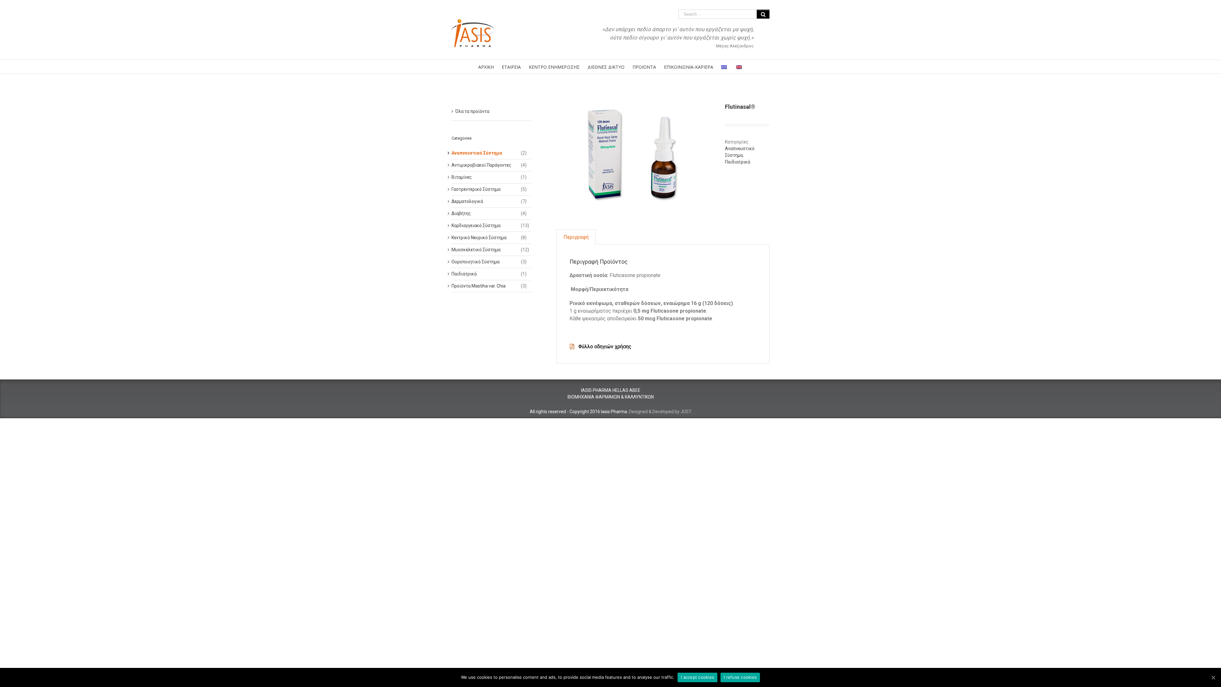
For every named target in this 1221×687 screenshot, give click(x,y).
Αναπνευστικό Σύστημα (477, 153)
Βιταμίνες (462, 177)
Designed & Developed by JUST (660, 411)
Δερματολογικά (467, 201)
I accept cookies (697, 677)
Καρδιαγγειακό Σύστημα (476, 225)
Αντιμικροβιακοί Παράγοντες (481, 165)
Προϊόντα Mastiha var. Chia (479, 285)
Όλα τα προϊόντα (472, 111)
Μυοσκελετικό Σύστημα (476, 249)
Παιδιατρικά (737, 161)
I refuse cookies (740, 677)
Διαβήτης (461, 213)
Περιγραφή (576, 237)
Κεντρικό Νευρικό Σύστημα (479, 237)
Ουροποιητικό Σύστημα (476, 261)
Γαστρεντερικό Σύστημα (476, 189)
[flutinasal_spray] (635, 155)
